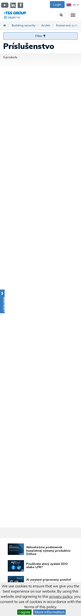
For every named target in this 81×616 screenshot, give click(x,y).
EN (74, 4)
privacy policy (61, 596)
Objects (14, 17)
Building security (23, 25)
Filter (39, 36)
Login (57, 4)
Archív (45, 25)
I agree (24, 612)
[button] (2, 301)
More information (49, 612)
